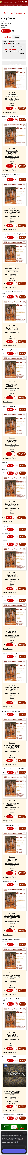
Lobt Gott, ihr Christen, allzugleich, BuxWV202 (12, 916)
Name (12, 43)
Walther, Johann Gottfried (13, 52)
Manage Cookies (14, 1147)
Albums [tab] (16, 37)
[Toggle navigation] (26, 2)
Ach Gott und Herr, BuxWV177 (12, 441)
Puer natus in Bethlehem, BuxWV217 (12, 804)
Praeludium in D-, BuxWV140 (12, 95)
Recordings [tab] (6, 37)
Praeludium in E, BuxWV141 (12, 385)
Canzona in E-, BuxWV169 (11, 860)
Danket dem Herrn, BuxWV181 (12, 505)
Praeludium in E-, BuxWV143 (12, 632)
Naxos (12, 103)
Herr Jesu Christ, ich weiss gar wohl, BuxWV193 (12, 269)
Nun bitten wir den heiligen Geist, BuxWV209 (12, 152)
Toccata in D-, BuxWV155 (11, 1036)
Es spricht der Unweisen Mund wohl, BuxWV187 (12, 976)
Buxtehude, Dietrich (11, 49)
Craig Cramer (7, 112)
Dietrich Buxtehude (12, 99)
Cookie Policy (19, 1142)
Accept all (14, 1151)
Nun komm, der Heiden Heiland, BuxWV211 (12, 746)
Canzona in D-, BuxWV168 (11, 576)
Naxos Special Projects (12, 1101)
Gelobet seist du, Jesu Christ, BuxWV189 (12, 688)
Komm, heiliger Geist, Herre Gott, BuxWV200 (12, 211)
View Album (12, 92)
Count (19, 43)
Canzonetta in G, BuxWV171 (12, 328)
